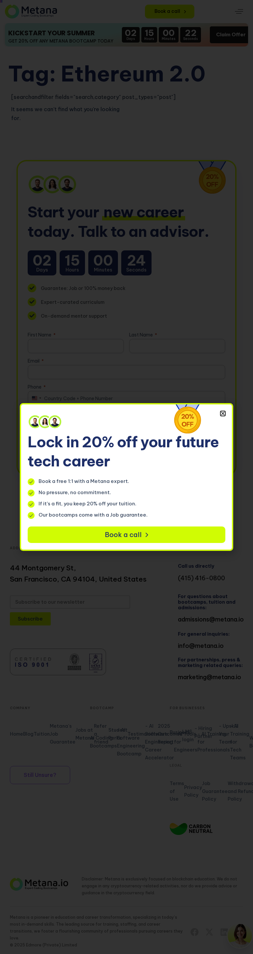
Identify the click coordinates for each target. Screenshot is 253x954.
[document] (126, 477)
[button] (222, 413)
